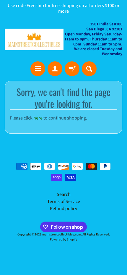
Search (64, 194)
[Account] (55, 68)
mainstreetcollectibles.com (61, 234)
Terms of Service (63, 201)
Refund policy (63, 208)
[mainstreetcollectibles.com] (34, 39)
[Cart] (72, 68)
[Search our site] (89, 68)
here (38, 118)
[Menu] (37, 68)
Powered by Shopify (63, 239)
